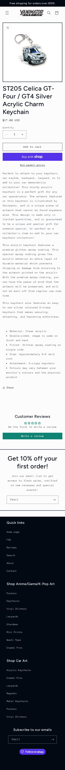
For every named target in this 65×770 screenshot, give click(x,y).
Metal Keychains (17, 701)
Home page (13, 532)
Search (11, 555)
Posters (12, 593)
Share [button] (10, 387)
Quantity (8, 127)
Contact (12, 571)
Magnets (12, 693)
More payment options (32, 165)
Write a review (32, 436)
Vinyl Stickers (17, 608)
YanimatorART (25, 768)
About (10, 563)
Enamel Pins (14, 647)
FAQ (9, 539)
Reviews (12, 547)
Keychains (13, 601)
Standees (12, 624)
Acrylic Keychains (19, 670)
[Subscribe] (54, 500)
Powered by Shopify (46, 768)
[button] (7, 13)
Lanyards (12, 616)
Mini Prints (14, 632)
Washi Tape (14, 640)
